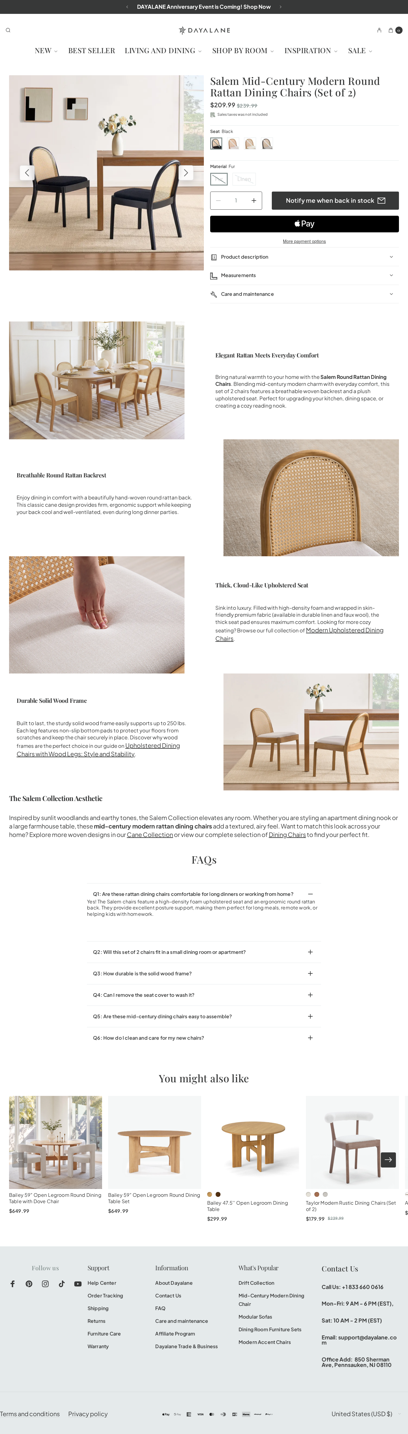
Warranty (98, 1346)
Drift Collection (257, 1283)
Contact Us (168, 1295)
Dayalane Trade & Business (186, 1346)
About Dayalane (173, 1283)
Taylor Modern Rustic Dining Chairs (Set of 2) (351, 1206)
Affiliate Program (175, 1333)
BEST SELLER (91, 50)
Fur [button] (219, 179)
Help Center (102, 1283)
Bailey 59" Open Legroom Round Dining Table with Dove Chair (55, 1198)
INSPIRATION (308, 50)
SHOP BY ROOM (240, 50)
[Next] (280, 6)
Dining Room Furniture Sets (270, 1329)
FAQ (160, 1308)
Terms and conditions (30, 1413)
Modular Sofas (255, 1316)
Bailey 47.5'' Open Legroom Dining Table (247, 1206)
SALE (358, 50)
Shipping (98, 1308)
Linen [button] (244, 179)
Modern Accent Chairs (265, 1342)
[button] (216, 143)
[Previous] (127, 6)
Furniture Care (104, 1333)
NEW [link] (44, 50)
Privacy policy (88, 1413)
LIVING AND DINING (161, 50)
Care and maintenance (181, 1321)
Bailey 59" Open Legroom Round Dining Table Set (154, 1198)
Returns (96, 1321)
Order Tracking (105, 1295)
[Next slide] (388, 1160)
